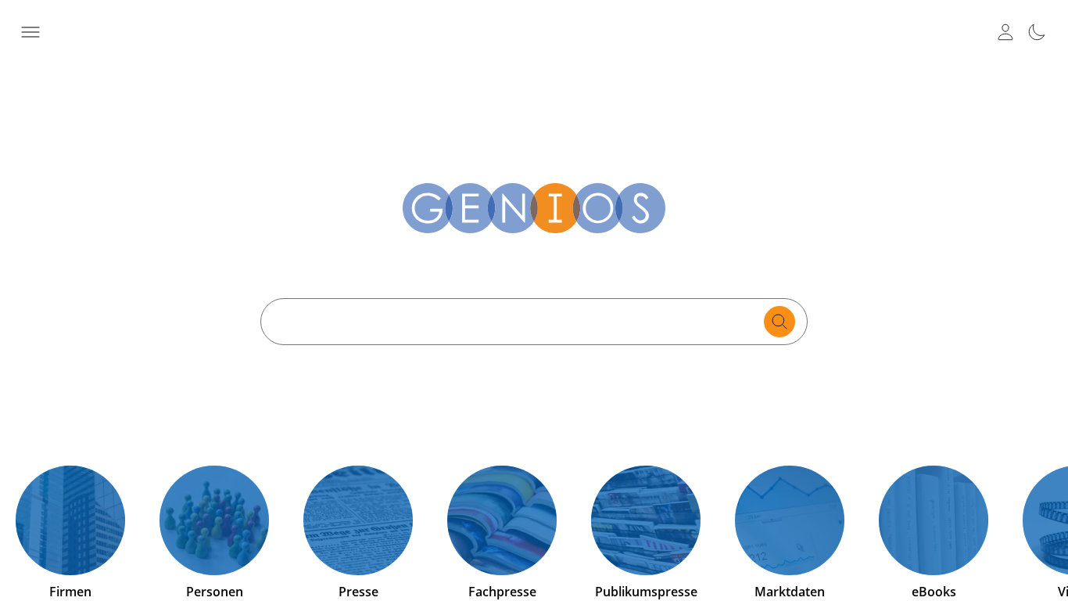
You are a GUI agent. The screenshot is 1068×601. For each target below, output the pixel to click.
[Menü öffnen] (31, 32)
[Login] (1005, 32)
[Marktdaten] (789, 520)
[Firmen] (70, 520)
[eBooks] (933, 520)
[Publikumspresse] (646, 520)
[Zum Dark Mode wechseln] (1036, 32)
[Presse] (358, 520)
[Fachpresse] (502, 520)
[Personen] (214, 520)
